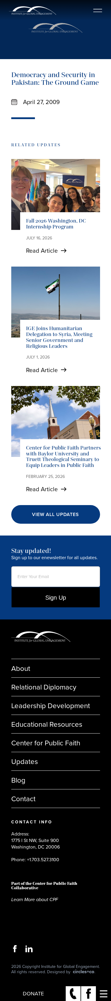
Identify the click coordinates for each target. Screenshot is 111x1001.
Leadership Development (50, 705)
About (20, 668)
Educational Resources (46, 724)
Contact (23, 799)
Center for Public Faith (45, 743)
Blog (18, 780)
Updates (24, 761)
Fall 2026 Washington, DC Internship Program (56, 224)
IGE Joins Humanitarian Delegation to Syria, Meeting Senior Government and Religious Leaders (59, 337)
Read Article (42, 250)
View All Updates (55, 514)
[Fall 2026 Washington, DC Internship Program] (55, 194)
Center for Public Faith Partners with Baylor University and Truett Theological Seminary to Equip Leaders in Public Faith (63, 456)
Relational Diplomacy (43, 687)
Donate (33, 993)
